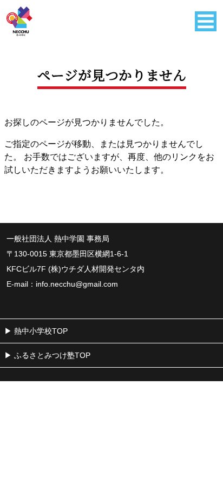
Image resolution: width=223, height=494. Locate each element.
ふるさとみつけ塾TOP (52, 355)
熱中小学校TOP (41, 331)
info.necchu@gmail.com (77, 284)
